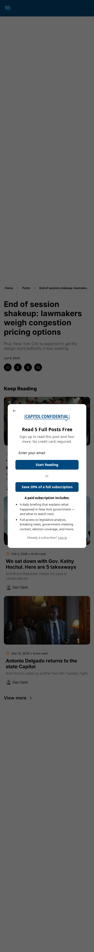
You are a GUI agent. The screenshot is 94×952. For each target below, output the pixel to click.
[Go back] (14, 411)
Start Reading (47, 464)
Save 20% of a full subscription (47, 487)
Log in (62, 537)
